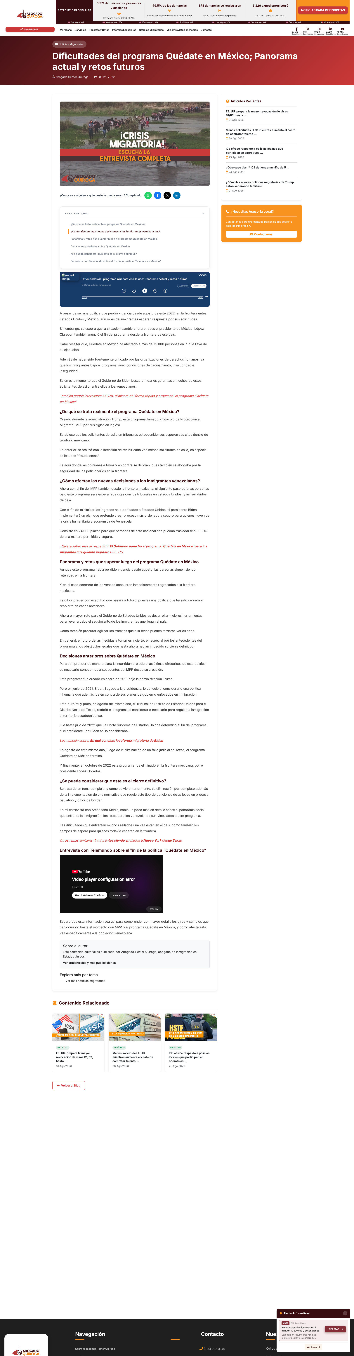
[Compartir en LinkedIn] (177, 195)
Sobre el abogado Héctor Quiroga (95, 1348)
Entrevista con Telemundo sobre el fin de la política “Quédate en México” (116, 261)
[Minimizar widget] (345, 1313)
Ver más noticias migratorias (85, 981)
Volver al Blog (70, 1085)
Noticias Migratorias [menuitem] (151, 29)
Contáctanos (263, 234)
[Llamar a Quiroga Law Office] (30, 29)
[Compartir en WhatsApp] (148, 195)
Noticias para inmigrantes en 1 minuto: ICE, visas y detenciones (300, 1329)
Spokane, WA (77, 22)
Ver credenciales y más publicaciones (89, 962)
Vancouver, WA (258, 22)
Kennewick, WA (150, 22)
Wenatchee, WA (114, 22)
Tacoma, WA (295, 22)
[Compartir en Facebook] (157, 195)
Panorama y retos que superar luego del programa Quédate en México (114, 238)
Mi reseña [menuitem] (66, 29)
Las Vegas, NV (223, 22)
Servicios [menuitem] (80, 29)
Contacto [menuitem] (206, 29)
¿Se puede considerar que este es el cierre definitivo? (104, 253)
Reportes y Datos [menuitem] (99, 29)
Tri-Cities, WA (186, 22)
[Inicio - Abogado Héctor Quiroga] (30, 13)
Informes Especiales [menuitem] (124, 29)
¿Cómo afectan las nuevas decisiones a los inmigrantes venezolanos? (115, 231)
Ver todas (312, 1347)
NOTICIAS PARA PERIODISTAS (323, 10)
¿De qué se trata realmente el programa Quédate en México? (108, 223)
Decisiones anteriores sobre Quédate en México (100, 246)
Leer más (333, 1329)
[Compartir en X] (167, 195)
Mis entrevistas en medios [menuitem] (182, 29)
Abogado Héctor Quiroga (71, 77)
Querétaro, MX (331, 22)
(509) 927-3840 (214, 1349)
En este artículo (76, 213)
